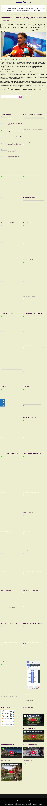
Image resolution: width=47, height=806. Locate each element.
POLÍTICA (23, 8)
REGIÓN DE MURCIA (10, 10)
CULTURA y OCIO (40, 6)
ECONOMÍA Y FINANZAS (30, 8)
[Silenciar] (40, 724)
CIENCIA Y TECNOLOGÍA (6, 8)
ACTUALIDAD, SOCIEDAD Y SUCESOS (28, 6)
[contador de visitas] (23, 800)
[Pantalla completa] (42, 724)
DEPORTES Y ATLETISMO (40, 8)
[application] (33, 720)
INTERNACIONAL (7, 6)
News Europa (23, 2)
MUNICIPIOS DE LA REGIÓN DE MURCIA (22, 10)
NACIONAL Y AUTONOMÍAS (16, 6)
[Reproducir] (24, 724)
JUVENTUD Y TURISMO (16, 8)
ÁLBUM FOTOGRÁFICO (36, 10)
